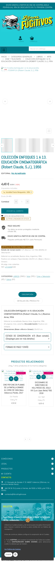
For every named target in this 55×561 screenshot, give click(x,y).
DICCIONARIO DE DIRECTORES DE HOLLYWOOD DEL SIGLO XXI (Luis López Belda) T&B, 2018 (41, 388)
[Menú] (3, 50)
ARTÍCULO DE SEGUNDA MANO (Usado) (17, 247)
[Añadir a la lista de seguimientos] (16, 378)
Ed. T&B (41, 397)
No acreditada (18, 173)
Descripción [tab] (27, 294)
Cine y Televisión (43, 276)
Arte (28, 276)
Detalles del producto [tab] (28, 301)
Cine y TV (13, 400)
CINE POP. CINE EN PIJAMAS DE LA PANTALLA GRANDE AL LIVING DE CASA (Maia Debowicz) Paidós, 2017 (13, 388)
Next (49, 101)
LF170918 (8, 267)
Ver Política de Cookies (12, 549)
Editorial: (6, 173)
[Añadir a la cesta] (11, 378)
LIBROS (16, 276)
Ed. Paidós (14, 396)
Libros (8, 279)
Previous (5, 101)
